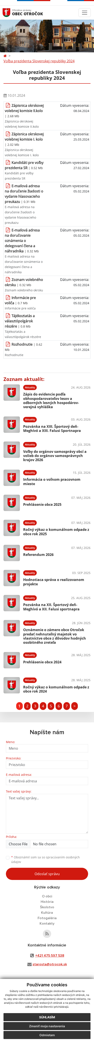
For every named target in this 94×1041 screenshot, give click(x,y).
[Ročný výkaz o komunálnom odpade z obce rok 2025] (11, 528)
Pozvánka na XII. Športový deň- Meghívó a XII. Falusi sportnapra (51, 606)
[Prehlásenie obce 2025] (11, 503)
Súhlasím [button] (47, 1017)
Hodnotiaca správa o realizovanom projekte (53, 581)
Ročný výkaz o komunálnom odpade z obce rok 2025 (56, 531)
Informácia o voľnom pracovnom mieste (51, 481)
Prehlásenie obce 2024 (42, 662)
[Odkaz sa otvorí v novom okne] (47, 934)
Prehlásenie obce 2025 (42, 504)
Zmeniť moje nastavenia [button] (47, 1026)
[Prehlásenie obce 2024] (11, 660)
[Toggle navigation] (84, 12)
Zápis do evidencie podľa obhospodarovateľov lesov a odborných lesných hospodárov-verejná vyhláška (51, 400)
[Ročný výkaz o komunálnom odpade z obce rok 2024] (11, 685)
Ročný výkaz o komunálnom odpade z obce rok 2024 (56, 689)
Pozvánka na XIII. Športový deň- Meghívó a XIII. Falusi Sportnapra (52, 428)
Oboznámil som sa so (45, 859)
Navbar (10, 12)
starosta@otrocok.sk (50, 964)
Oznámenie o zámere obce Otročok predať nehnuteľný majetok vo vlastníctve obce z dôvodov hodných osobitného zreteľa (54, 636)
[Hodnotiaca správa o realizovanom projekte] (11, 578)
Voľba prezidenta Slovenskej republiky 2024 (39, 61)
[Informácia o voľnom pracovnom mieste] (11, 478)
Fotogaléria (47, 918)
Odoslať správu (47, 873)
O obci (47, 896)
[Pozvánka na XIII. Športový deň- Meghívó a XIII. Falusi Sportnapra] (11, 424)
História (47, 901)
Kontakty (47, 923)
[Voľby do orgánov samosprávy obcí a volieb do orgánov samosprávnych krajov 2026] (11, 451)
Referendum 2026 (38, 554)
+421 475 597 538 (49, 955)
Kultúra (47, 912)
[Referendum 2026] (11, 553)
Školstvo (47, 907)
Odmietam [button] (47, 1035)
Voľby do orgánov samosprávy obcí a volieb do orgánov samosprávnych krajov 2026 (55, 455)
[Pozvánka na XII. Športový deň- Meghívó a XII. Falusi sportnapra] (11, 603)
